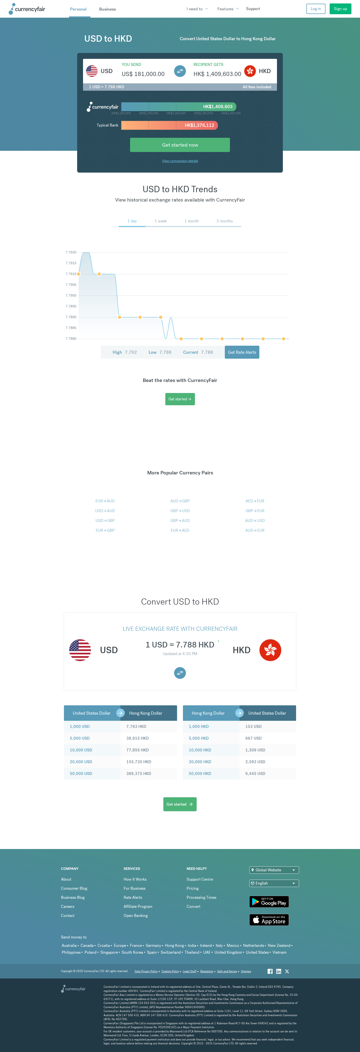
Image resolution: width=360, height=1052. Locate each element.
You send (131, 64)
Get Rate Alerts (242, 352)
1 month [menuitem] (191, 221)
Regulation (206, 971)
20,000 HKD (200, 761)
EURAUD (105, 501)
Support (253, 8)
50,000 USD (81, 773)
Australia (69, 945)
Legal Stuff (189, 971)
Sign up (340, 8)
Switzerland (171, 952)
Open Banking (136, 915)
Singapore (109, 952)
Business (107, 9)
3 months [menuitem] (224, 221)
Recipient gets (208, 64)
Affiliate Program (138, 906)
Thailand (192, 952)
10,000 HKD (200, 750)
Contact (67, 915)
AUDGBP (180, 501)
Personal (78, 9)
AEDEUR (255, 501)
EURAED (180, 530)
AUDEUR (254, 530)
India (192, 945)
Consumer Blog (74, 888)
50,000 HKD (200, 773)
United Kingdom (228, 952)
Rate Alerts (133, 897)
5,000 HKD (199, 738)
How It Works (135, 879)
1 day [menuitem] (132, 221)
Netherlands (253, 945)
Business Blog (72, 897)
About (66, 879)
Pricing (193, 888)
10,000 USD (81, 750)
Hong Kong (174, 945)
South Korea (132, 952)
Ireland (206, 945)
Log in (316, 8)
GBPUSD (180, 510)
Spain (152, 952)
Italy (219, 945)
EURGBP (105, 530)
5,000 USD (80, 738)
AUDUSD (255, 520)
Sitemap (246, 971)
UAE (207, 952)
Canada (87, 945)
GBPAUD (180, 520)
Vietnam (280, 952)
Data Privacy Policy (146, 971)
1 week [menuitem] (161, 221)
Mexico (233, 945)
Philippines (71, 952)
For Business (134, 888)
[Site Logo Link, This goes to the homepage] (37, 9)
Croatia (103, 945)
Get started (180, 399)
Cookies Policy (170, 971)
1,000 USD (80, 726)
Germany (153, 945)
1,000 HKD (199, 726)
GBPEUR (255, 510)
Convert (193, 906)
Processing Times (201, 897)
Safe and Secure (227, 971)
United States (257, 952)
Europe (120, 945)
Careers (67, 906)
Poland (90, 952)
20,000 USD (81, 761)
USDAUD (105, 510)
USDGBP (105, 520)
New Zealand (279, 945)
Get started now (180, 144)
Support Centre (200, 879)
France (136, 945)
